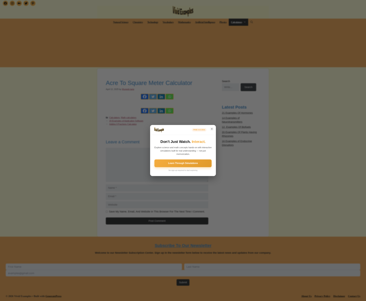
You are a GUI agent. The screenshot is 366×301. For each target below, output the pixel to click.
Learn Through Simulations (183, 163)
